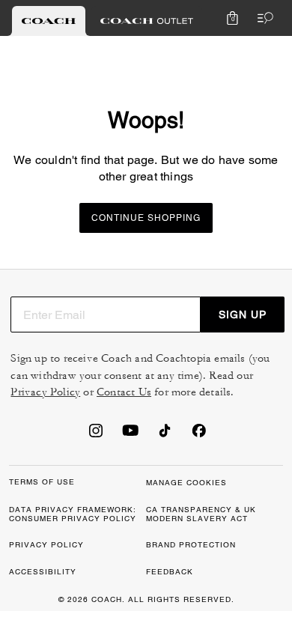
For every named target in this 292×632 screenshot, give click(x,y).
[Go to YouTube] (130, 435)
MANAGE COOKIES (186, 482)
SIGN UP (243, 314)
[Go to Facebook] (199, 435)
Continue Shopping (146, 218)
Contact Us (124, 392)
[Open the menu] (262, 17)
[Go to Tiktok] (165, 435)
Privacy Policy (45, 392)
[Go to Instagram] (96, 435)
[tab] (48, 21)
